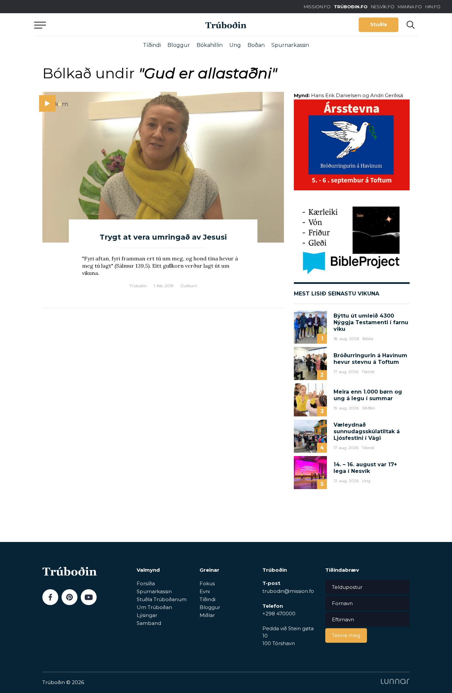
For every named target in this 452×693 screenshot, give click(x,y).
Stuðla (378, 24)
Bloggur (178, 45)
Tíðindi (152, 45)
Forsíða (146, 583)
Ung (235, 45)
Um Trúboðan (154, 607)
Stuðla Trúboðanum (162, 599)
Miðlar (207, 615)
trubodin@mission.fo (288, 591)
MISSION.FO (317, 6)
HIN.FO (432, 6)
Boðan (256, 45)
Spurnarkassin (290, 45)
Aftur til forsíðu (95, 24)
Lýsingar (147, 615)
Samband (149, 623)
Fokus (207, 583)
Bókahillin (210, 45)
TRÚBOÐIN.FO (351, 6)
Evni (205, 591)
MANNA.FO (410, 6)
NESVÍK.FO (382, 6)
